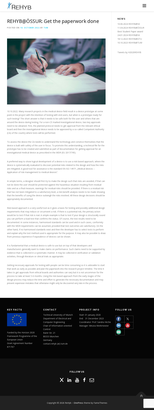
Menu (144, 5)
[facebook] (84, 380)
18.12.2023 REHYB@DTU (129, 38)
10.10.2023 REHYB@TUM (129, 42)
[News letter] (91, 380)
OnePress (78, 402)
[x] (61, 380)
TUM (46, 27)
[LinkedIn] (69, 380)
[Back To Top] (141, 396)
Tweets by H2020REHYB (129, 52)
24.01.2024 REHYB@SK (128, 35)
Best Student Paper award (130, 31)
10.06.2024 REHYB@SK (128, 23)
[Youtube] (77, 380)
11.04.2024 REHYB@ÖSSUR (130, 27)
